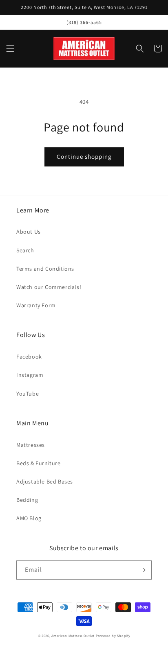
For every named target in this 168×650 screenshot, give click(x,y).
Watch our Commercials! (48, 287)
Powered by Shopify (113, 635)
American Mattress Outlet (73, 635)
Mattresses (30, 445)
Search (25, 250)
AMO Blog (29, 518)
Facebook (29, 356)
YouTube (27, 393)
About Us (28, 231)
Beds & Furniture (38, 463)
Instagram (29, 375)
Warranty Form (36, 305)
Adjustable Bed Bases (44, 481)
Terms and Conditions (45, 268)
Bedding (27, 499)
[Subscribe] (142, 570)
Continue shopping (84, 156)
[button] (10, 48)
